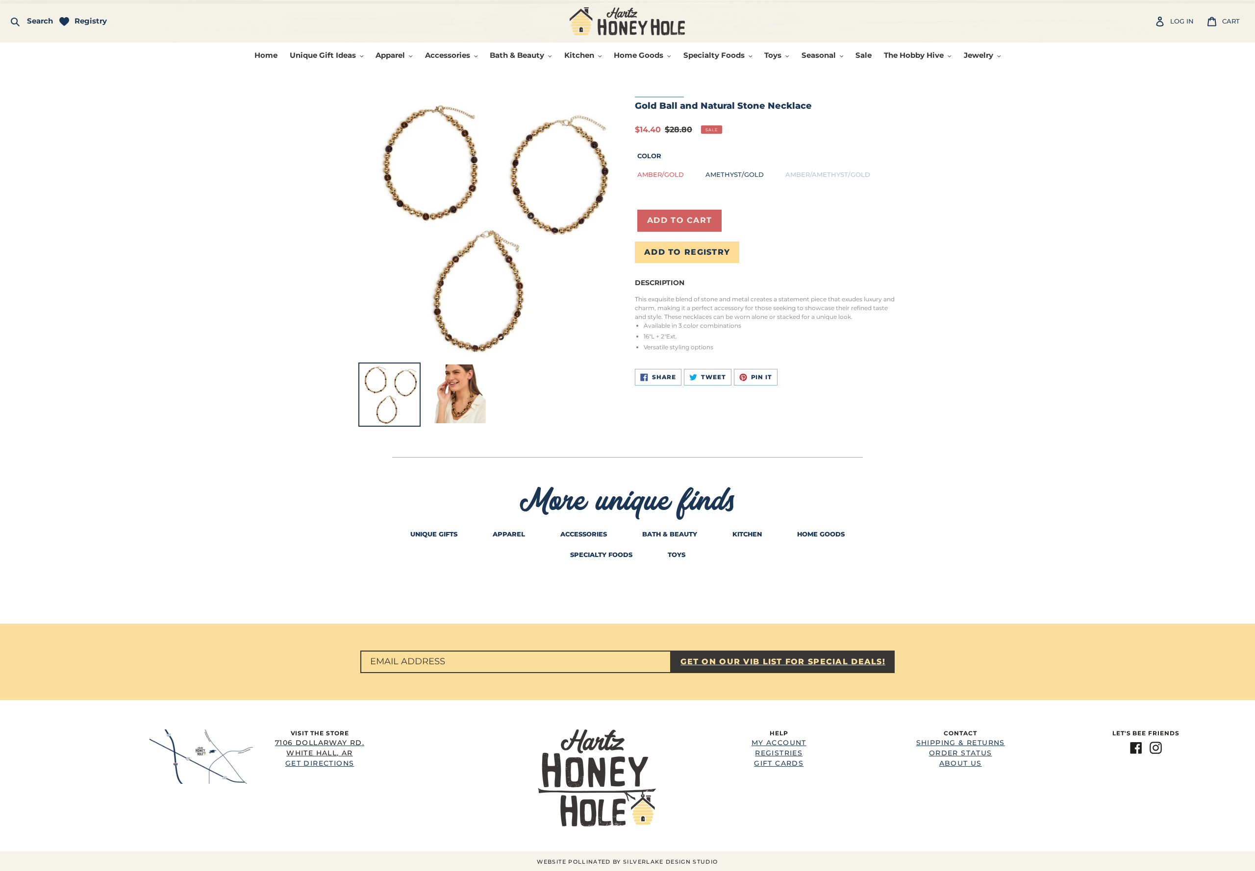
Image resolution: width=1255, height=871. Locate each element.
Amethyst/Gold (734, 174)
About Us (960, 763)
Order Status (960, 753)
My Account (779, 742)
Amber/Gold (660, 174)
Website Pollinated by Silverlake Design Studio (627, 861)
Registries (779, 753)
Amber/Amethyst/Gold (827, 174)
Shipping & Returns (960, 742)
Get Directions (319, 753)
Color (649, 156)
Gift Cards (778, 763)
